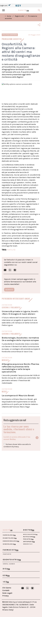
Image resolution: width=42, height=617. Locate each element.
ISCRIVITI (9, 290)
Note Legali (7, 593)
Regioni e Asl (19, 16)
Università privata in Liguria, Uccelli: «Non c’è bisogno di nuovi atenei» (20, 312)
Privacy (5, 596)
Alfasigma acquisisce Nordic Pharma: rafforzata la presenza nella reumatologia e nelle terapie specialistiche (20, 368)
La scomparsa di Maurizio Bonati (18, 395)
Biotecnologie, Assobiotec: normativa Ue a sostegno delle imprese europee (20, 339)
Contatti (5, 590)
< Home (8, 16)
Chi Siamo (6, 588)
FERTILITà (11, 250)
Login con (4, 5)
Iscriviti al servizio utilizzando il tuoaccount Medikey (17, 438)
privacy (16, 447)
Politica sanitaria (9, 35)
